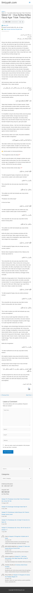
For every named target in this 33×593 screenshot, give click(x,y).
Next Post (29, 395)
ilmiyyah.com (9, 2)
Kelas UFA (5, 25)
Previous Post (5, 395)
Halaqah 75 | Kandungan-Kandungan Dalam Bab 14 (14, 506)
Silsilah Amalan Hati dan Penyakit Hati (12, 29)
